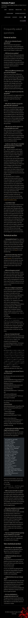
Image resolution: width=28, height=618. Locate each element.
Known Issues (9, 13)
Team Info (11, 9)
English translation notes (10, 199)
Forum (20, 17)
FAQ (25, 9)
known (9, 258)
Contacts (14, 17)
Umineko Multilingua (20, 13)
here (16, 250)
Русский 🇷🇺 (23, 20)
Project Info (19, 9)
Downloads (7, 17)
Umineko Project (8, 3)
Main (5, 9)
